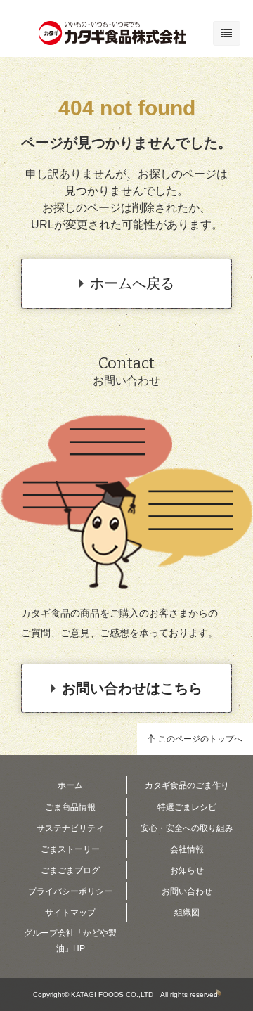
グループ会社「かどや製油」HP (70, 940)
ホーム (70, 785)
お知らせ (187, 870)
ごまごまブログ (70, 870)
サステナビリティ (70, 828)
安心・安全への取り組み (187, 828)
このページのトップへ (200, 739)
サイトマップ (70, 912)
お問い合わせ (187, 891)
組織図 (187, 912)
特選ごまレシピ (186, 807)
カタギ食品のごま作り (187, 785)
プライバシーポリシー (70, 891)
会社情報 (187, 849)
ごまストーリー (70, 849)
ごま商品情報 (70, 807)
